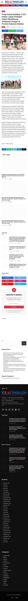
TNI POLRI (5, 585)
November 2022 (7, 532)
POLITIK (5, 579)
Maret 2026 (6, 492)
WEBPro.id (19, 594)
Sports (4, 583)
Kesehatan (5, 566)
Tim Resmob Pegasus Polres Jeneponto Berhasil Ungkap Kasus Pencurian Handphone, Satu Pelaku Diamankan (14, 366)
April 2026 (5, 490)
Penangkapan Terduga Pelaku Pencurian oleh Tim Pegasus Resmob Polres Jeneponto (17, 428)
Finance (5, 564)
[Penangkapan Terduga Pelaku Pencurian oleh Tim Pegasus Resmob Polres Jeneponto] (5, 428)
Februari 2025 (6, 516)
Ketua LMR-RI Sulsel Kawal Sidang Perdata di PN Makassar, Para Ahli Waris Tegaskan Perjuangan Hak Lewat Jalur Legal (13, 199)
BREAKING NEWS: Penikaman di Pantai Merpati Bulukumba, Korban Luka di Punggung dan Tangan (17, 266)
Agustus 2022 (6, 538)
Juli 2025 (5, 507)
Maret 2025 (6, 514)
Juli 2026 (5, 485)
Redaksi (16, 597)
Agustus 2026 (6, 483)
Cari (3, 340)
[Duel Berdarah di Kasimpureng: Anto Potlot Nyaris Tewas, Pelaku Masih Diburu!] (5, 248)
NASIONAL (5, 574)
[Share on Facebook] (5, 31)
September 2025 (7, 503)
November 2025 (7, 499)
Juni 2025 (5, 508)
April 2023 (5, 523)
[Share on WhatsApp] (12, 31)
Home (12, 597)
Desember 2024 (7, 519)
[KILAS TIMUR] (14, 2)
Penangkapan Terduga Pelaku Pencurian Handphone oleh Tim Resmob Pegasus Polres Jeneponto (13, 361)
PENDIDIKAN (6, 577)
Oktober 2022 (6, 534)
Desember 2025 (7, 497)
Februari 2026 (6, 494)
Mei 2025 (5, 510)
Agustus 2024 (6, 521)
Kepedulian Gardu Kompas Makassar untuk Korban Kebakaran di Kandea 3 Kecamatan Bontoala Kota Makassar (13, 176)
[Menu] (2, 2)
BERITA (13, 5)
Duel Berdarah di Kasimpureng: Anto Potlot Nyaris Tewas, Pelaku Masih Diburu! (17, 248)
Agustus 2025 (6, 505)
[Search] (26, 2)
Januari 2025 (6, 518)
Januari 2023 (6, 529)
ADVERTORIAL (5, 5)
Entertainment (6, 563)
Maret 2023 (6, 525)
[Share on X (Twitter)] (19, 31)
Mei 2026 (5, 488)
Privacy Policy (13, 312)
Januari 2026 (6, 496)
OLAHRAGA (5, 575)
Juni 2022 (5, 541)
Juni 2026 (5, 486)
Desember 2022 (7, 530)
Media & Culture (7, 570)
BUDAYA (24, 5)
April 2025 (5, 512)
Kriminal (5, 568)
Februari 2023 (6, 527)
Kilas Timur (13, 27)
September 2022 (7, 536)
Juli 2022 (5, 540)
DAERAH (5, 561)
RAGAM (5, 581)
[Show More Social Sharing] (25, 31)
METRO (5, 572)
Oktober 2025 (6, 501)
